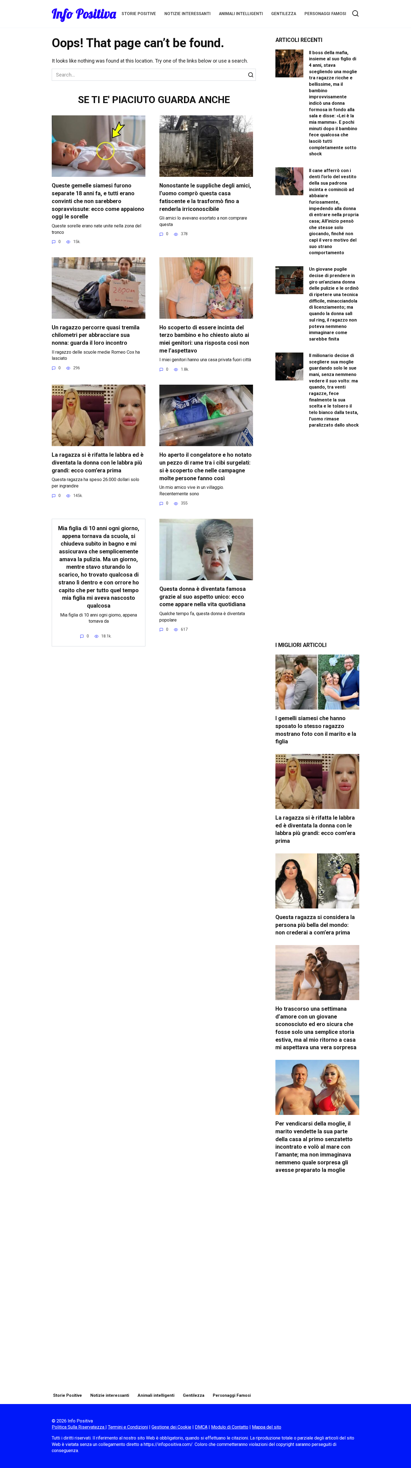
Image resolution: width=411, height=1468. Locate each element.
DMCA (201, 1427)
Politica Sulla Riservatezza (78, 1427)
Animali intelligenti (241, 13)
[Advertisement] (317, 539)
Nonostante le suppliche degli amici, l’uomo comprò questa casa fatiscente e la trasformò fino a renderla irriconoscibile (205, 197)
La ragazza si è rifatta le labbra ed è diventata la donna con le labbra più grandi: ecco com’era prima (97, 463)
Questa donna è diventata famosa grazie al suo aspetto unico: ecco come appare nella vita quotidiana (202, 597)
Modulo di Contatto (229, 1427)
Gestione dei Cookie (171, 1427)
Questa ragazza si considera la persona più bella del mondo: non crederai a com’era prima (315, 925)
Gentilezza (283, 13)
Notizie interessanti (187, 13)
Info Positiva (84, 14)
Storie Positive (139, 13)
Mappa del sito (266, 1427)
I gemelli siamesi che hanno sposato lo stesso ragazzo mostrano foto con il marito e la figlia (315, 730)
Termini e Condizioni (128, 1427)
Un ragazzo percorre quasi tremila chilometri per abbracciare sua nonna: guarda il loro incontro (96, 335)
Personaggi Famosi (325, 13)
